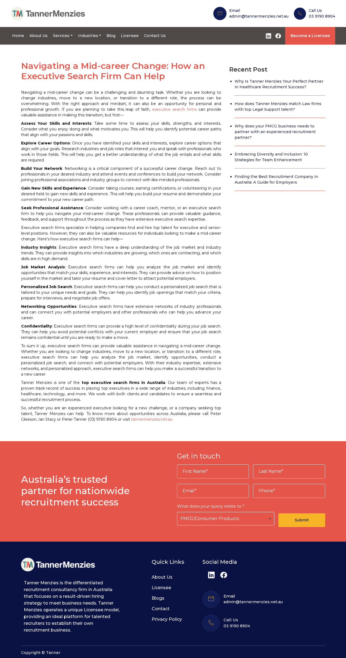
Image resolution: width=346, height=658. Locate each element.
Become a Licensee (310, 35)
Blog (111, 35)
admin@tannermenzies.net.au (258, 16)
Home (18, 35)
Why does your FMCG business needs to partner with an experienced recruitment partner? (275, 132)
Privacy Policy (167, 619)
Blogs (158, 598)
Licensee (130, 35)
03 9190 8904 (322, 16)
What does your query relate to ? (211, 506)
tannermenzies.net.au (151, 419)
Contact (160, 608)
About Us (38, 35)
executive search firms (174, 109)
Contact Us (155, 35)
